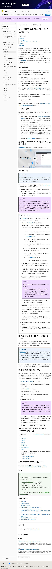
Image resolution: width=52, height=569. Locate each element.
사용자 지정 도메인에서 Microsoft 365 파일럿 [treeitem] (8, 63)
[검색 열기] (46, 11)
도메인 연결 (21, 38)
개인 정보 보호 (24, 566)
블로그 (14, 566)
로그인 (49, 11)
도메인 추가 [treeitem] (6, 51)
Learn (20, 24)
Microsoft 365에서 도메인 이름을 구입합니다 (31, 509)
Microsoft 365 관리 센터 (35, 24)
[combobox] (9, 26)
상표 (47, 566)
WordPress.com (25, 447)
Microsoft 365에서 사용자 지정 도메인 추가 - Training (29, 541)
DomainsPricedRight (28, 456)
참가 (19, 566)
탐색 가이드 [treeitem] (5, 100)
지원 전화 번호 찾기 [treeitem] (6, 97)
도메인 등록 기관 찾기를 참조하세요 (36, 88)
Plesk (22, 449)
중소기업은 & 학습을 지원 (27, 518)
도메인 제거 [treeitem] (6, 56)
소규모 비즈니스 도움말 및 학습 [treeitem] (9, 33)
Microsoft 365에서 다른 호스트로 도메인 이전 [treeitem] (9, 59)
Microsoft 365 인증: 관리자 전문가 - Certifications (28, 549)
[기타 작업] (50, 25)
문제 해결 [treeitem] (4, 93)
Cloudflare (23, 446)
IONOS (22, 442)
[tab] (22, 215)
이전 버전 (9, 566)
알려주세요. (45, 19)
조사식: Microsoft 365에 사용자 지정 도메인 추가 (29, 41)
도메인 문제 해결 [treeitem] (7, 75)
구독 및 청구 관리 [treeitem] (6, 79)
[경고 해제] (49, 3)
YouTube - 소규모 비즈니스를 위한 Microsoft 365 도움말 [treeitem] (9, 37)
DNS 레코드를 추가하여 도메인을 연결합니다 (31, 507)
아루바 (22, 440)
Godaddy (23, 438)
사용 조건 (43, 566)
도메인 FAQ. (23, 501)
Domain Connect (25, 505)
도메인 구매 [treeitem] (6, 54)
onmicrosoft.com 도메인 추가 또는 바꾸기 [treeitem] (10, 67)
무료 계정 (48, 14)
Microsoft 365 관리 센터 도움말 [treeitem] (9, 31)
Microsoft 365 (25, 24)
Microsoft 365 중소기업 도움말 (28, 519)
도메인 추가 (21, 43)
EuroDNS (23, 444)
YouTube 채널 (21, 147)
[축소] (16, 24)
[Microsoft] (2, 11)
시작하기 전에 (22, 40)
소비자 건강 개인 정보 (33, 566)
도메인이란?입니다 (25, 503)
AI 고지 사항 (3, 566)
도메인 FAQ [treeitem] (6, 70)
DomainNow (26, 458)
